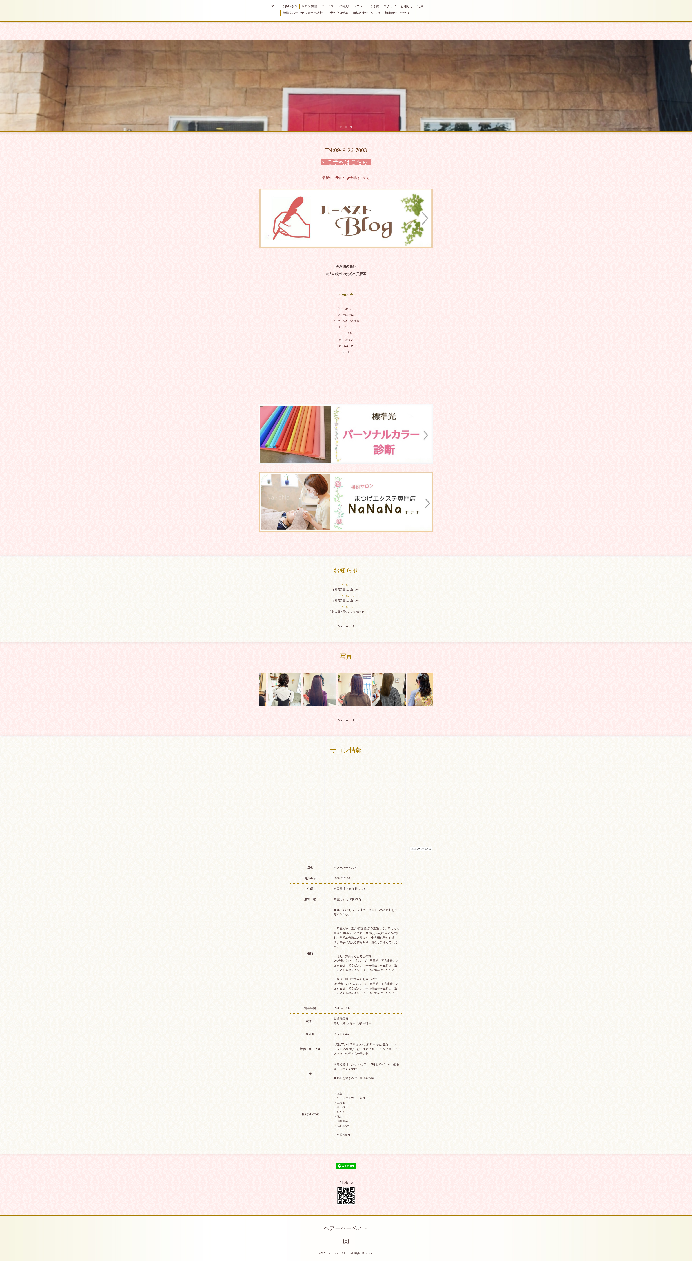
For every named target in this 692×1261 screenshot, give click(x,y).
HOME (273, 6)
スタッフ (390, 6)
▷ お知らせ (346, 345)
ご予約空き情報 (338, 13)
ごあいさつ (289, 6)
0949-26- (344, 150)
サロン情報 (309, 6)
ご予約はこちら (347, 162)
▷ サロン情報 (346, 314)
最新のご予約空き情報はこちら (346, 178)
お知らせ (407, 6)
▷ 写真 (346, 352)
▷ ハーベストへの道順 (346, 321)
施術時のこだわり (397, 13)
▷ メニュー (346, 327)
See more (345, 626)
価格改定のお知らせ (366, 13)
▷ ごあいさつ (346, 308)
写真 (420, 6)
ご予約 (374, 6)
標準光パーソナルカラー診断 (303, 13)
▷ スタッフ (346, 339)
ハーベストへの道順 (335, 6)
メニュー (360, 6)
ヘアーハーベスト (346, 1228)
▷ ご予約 (346, 333)
